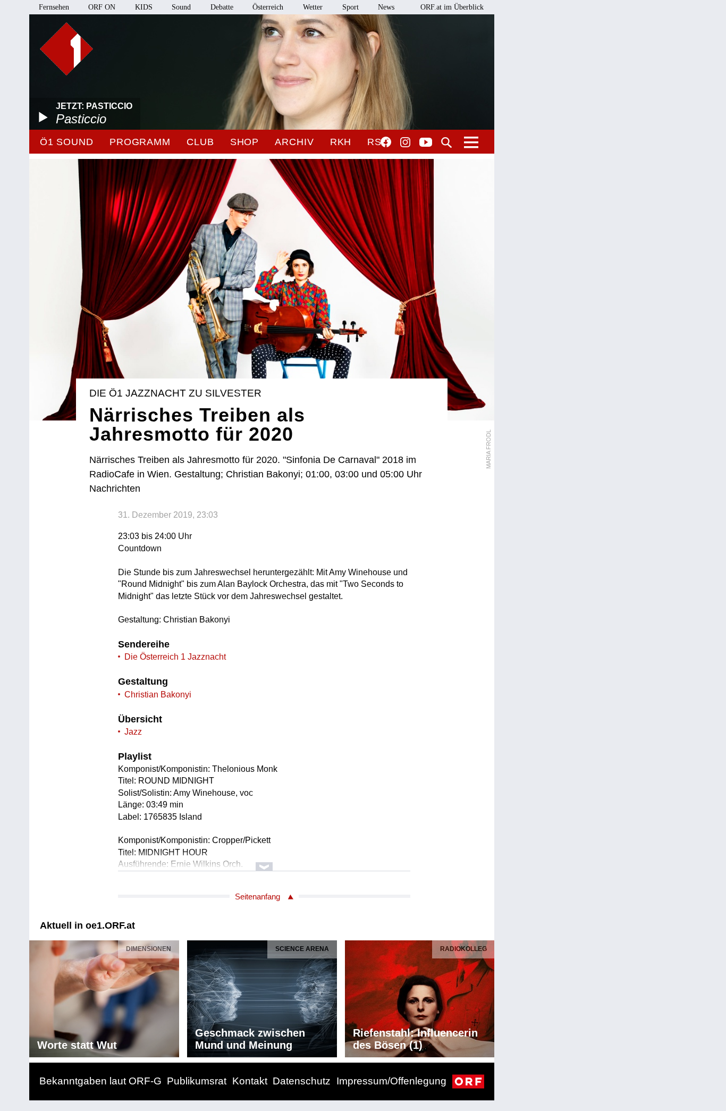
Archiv (294, 142)
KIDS (144, 7)
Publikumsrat (196, 1081)
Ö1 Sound (67, 142)
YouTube (425, 143)
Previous (37, 996)
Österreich (267, 7)
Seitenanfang (257, 896)
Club (200, 142)
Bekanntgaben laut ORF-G (100, 1081)
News (386, 7)
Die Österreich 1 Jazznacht (175, 656)
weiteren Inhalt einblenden (264, 861)
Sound (181, 7)
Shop (244, 142)
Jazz (133, 731)
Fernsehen (54, 7)
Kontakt (249, 1081)
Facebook (386, 142)
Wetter (313, 7)
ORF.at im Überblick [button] (452, 7)
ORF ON (101, 7)
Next (485, 996)
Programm (140, 142)
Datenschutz (302, 1081)
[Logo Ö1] (66, 48)
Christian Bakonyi (157, 694)
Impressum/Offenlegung (391, 1081)
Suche (446, 142)
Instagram (405, 142)
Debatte (221, 7)
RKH (341, 142)
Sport (350, 7)
